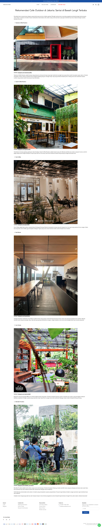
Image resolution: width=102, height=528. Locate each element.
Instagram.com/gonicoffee (23, 224)
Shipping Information (22, 504)
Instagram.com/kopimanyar (24, 316)
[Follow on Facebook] (3, 519)
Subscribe (85, 512)
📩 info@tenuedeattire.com (65, 506)
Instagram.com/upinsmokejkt (24, 394)
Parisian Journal (42, 509)
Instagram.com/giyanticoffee (24, 149)
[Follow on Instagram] (6, 519)
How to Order (21, 506)
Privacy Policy (42, 506)
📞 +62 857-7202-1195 (64, 504)
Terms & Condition (43, 504)
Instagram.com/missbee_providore (26, 485)
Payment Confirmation (23, 508)
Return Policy (42, 508)
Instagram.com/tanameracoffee (25, 72)
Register (5, 506)
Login (4, 504)
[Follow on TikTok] (9, 519)
